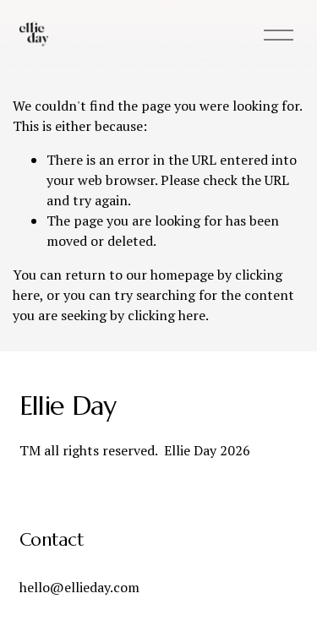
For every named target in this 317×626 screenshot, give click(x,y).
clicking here (166, 315)
